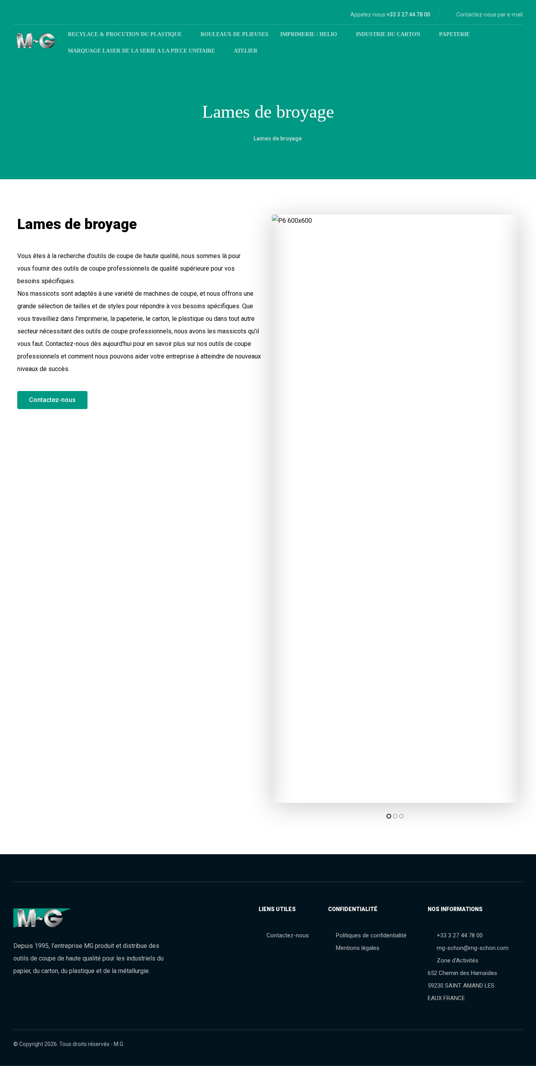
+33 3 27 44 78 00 (460, 935)
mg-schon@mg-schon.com (473, 947)
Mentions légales (357, 947)
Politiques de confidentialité (371, 935)
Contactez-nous (287, 935)
